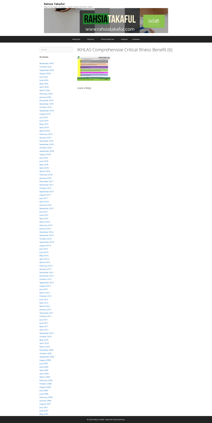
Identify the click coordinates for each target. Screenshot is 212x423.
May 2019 (44, 124)
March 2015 (45, 222)
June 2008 (44, 394)
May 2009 (44, 370)
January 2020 (45, 97)
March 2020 (45, 90)
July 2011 (44, 319)
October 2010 (45, 336)
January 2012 (45, 309)
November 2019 (47, 104)
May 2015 (44, 218)
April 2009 (44, 373)
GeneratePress (119, 419)
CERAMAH (136, 39)
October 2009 (45, 353)
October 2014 (45, 238)
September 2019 (47, 110)
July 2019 (44, 117)
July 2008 (44, 390)
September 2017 (47, 191)
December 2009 (46, 350)
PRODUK (90, 39)
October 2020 (45, 66)
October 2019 (45, 107)
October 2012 (45, 296)
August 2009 (45, 360)
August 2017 (45, 195)
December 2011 (46, 313)
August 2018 (45, 154)
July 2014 (44, 249)
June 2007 (44, 410)
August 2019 (45, 114)
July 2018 (44, 158)
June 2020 (44, 80)
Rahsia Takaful (54, 4)
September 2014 (47, 242)
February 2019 (46, 134)
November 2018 (47, 144)
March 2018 (45, 171)
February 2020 (46, 93)
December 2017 (46, 181)
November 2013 (47, 276)
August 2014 (45, 245)
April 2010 (44, 343)
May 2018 (44, 164)
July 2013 (44, 289)
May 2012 (44, 302)
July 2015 (44, 212)
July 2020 (44, 77)
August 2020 (45, 73)
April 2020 (44, 87)
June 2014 (44, 252)
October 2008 (45, 383)
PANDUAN (76, 39)
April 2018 (44, 168)
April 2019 (44, 127)
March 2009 (45, 377)
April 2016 (44, 201)
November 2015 (47, 208)
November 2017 (47, 185)
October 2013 (45, 279)
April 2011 (44, 329)
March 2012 (45, 306)
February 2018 (46, 174)
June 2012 (44, 299)
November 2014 (47, 235)
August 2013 (45, 286)
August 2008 (45, 387)
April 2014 (44, 259)
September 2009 (47, 356)
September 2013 (47, 282)
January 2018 (45, 178)
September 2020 (47, 70)
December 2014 (46, 232)
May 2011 (44, 326)
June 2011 (44, 323)
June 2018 (44, 161)
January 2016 (45, 205)
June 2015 (44, 215)
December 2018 (46, 141)
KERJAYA (124, 39)
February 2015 (46, 225)
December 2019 (46, 100)
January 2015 (45, 228)
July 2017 (44, 198)
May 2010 (44, 340)
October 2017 (45, 188)
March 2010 (45, 346)
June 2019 (44, 120)
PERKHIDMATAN (107, 39)
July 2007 (44, 407)
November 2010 (47, 333)
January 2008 (45, 400)
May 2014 (44, 255)
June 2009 (44, 367)
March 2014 (45, 262)
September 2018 (47, 151)
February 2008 (46, 397)
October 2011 (45, 316)
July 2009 (44, 363)
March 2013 (45, 292)
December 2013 (46, 272)
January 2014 (45, 269)
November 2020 (47, 63)
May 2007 (44, 414)
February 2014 (46, 265)
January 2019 (45, 137)
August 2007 (45, 404)
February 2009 (46, 380)
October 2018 (45, 147)
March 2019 (45, 131)
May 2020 (44, 83)
